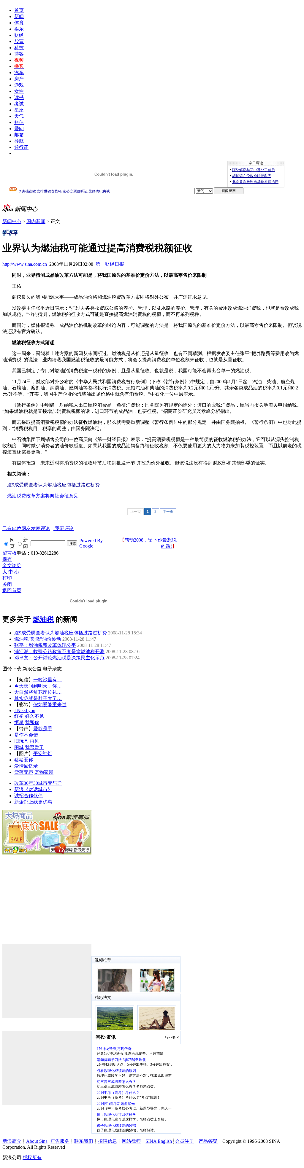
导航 (19, 141)
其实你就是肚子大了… (38, 698)
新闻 (19, 16)
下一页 (168, 512)
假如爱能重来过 (49, 704)
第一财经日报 (110, 264)
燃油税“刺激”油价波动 (37, 639)
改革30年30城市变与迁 (38, 783)
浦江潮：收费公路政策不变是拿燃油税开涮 (59, 651)
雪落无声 (23, 772)
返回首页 (11, 590)
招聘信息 (107, 1141)
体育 (19, 22)
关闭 (7, 584)
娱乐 (19, 28)
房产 (19, 78)
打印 (7, 577)
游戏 (19, 84)
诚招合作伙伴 (28, 795)
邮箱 (19, 134)
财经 (19, 35)
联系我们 (83, 1141)
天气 (19, 116)
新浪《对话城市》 (33, 789)
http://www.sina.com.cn (24, 264)
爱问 (19, 128)
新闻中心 (11, 221)
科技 (19, 47)
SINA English (158, 1141)
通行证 (21, 147)
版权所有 (32, 1157)
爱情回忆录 (26, 765)
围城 (19, 747)
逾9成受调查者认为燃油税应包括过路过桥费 (60, 632)
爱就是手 (42, 728)
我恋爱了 (34, 747)
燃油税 (43, 619)
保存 (7, 559)
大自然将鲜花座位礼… (38, 692)
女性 (19, 91)
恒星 (19, 722)
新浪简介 (11, 1141)
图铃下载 (11, 668)
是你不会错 (26, 734)
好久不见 (34, 716)
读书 (19, 97)
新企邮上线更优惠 (33, 801)
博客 (19, 53)
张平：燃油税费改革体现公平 (45, 645)
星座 (19, 109)
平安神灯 (42, 753)
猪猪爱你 (23, 759)
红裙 (19, 716)
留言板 (9, 553)
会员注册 (184, 1141)
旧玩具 (21, 741)
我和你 (32, 722)
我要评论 (38, 528)
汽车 (19, 72)
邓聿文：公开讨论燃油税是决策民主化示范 (59, 657)
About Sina (37, 1141)
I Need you (24, 710)
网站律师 (131, 1141)
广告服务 (59, 1141)
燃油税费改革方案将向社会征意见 (42, 495)
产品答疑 (208, 1141)
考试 (19, 103)
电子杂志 (52, 668)
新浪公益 (32, 668)
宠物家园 (43, 772)
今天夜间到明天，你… (38, 685)
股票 (19, 41)
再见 (34, 741)
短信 (19, 122)
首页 (19, 10)
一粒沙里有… (47, 679)
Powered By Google (91, 543)
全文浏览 (11, 565)
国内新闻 (35, 221)
